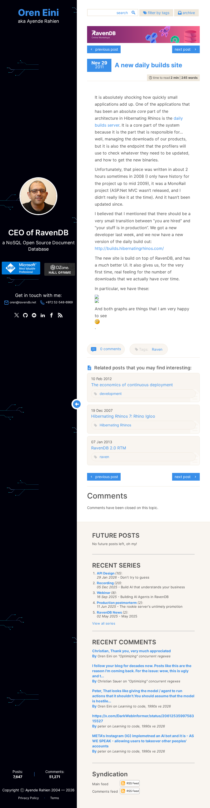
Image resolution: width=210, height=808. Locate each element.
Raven (157, 349)
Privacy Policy (28, 798)
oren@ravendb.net (23, 302)
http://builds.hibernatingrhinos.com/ (129, 248)
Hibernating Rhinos (115, 425)
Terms (54, 798)
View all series (103, 623)
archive (188, 12)
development (111, 393)
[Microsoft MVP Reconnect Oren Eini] (21, 268)
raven (104, 457)
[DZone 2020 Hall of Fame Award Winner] (59, 269)
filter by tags (158, 12)
